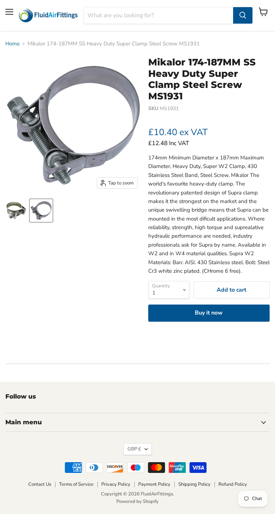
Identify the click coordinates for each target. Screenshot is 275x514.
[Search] (242, 15)
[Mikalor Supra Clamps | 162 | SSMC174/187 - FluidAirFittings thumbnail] (16, 210)
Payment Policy (154, 484)
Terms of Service (76, 484)
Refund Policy (232, 484)
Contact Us (39, 484)
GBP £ (134, 449)
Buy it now (209, 313)
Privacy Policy (115, 484)
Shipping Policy (194, 484)
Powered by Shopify (137, 501)
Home (12, 44)
